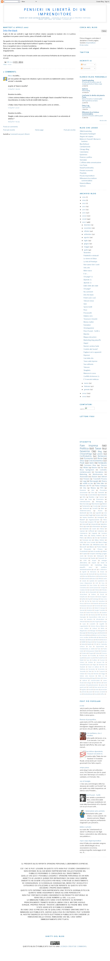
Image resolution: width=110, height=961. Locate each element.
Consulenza (83, 587)
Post (84, 65)
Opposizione (100, 646)
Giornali (82, 610)
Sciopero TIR (92, 522)
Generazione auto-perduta (95, 811)
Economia (88, 459)
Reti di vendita (95, 551)
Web (102, 508)
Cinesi (82, 499)
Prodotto (93, 655)
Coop (90, 499)
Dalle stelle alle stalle (91, 286)
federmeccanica (85, 511)
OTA (95, 644)
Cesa (103, 583)
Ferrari (82, 603)
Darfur (84, 592)
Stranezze (102, 664)
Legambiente (84, 626)
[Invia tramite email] (14, 62)
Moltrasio (90, 640)
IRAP (98, 615)
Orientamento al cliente (87, 649)
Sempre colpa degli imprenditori (89, 841)
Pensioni (86, 479)
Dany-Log (85, 106)
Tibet (90, 671)
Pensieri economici (86, 170)
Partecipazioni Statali (92, 651)
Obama (104, 481)
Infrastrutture (100, 619)
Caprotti (98, 513)
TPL (103, 667)
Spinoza (85, 89)
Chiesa (102, 529)
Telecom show (89, 301)
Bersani (85, 576)
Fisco (85, 310)
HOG (87, 615)
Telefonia (82, 669)
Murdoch (104, 640)
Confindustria (86, 456)
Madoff (82, 520)
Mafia (102, 628)
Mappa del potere (90, 337)
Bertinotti (83, 513)
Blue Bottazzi (84, 144)
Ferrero (88, 603)
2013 (84, 203)
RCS (101, 488)
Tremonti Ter (102, 558)
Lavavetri (92, 624)
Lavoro (100, 454)
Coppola (94, 533)
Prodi (82, 463)
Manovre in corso (90, 373)
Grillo (105, 515)
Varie (91, 463)
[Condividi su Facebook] (20, 62)
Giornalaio (83, 160)
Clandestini (83, 585)
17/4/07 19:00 (14, 89)
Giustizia (89, 610)
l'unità (90, 687)
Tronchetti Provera (100, 479)
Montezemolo (98, 474)
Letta (81, 542)
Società (95, 508)
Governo (85, 451)
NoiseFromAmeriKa (87, 168)
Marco (10, 76)
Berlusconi (102, 456)
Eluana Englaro (102, 596)
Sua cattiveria (88, 364)
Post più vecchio (70, 130)
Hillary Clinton (99, 540)
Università (94, 524)
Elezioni (94, 477)
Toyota (93, 558)
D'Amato (104, 590)
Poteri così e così (90, 298)
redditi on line (88, 483)
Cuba (90, 590)
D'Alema (96, 590)
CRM (99, 578)
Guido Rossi (90, 612)
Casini (94, 529)
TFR (100, 522)
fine (95, 683)
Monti (97, 640)
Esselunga (95, 599)
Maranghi (83, 633)
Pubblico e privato (84, 827)
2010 (84, 213)
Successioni (84, 558)
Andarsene (83, 574)
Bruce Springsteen (87, 470)
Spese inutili (88, 307)
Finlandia (96, 603)
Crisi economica (96, 461)
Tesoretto (83, 671)
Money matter (89, 322)
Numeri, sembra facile (91, 346)
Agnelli (84, 572)
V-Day (89, 673)
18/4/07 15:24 (14, 122)
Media (89, 635)
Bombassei (101, 576)
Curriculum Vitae (90, 465)
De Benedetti (92, 592)
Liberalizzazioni (85, 501)
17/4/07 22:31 (13, 108)
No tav (105, 642)
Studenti (82, 667)
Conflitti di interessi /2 (91, 376)
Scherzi (82, 662)
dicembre (87, 225)
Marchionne (96, 504)
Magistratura (84, 630)
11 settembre (103, 569)
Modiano (82, 640)
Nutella (89, 644)
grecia (103, 685)
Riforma (97, 658)
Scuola (95, 506)
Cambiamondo (85, 147)
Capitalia (91, 581)
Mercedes (86, 545)
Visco (82, 461)
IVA (104, 615)
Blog (100, 452)
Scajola (84, 554)
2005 (84, 396)
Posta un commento (10, 127)
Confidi (102, 585)
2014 (84, 200)
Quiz (85, 304)
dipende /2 (87, 283)
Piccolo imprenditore (87, 176)
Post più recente (9, 130)
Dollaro (93, 594)
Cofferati (91, 531)
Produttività (84, 551)
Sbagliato (87, 370)
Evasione (83, 490)
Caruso (101, 497)
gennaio (87, 389)
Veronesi (96, 673)
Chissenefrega (86, 454)
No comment (88, 292)
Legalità (101, 624)
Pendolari (104, 651)
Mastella (102, 633)
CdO (96, 583)
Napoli (90, 642)
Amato (102, 572)
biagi (93, 678)
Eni (96, 538)
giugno (86, 244)
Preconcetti (88, 313)
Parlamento (86, 506)
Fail (88, 601)
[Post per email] (5, 62)
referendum (96, 526)
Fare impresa (89, 445)
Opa (90, 646)
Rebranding (86, 91)
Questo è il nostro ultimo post (92, 116)
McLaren (82, 635)
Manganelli (101, 630)
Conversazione (93, 587)
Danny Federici (96, 535)
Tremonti (101, 492)
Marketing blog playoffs (92, 340)
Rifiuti (105, 551)
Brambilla (86, 578)
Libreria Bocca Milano (98, 626)
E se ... (86, 274)
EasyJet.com (83, 596)
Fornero (98, 515)
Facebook (103, 538)
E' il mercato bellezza (91, 379)
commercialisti (95, 680)
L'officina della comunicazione (90, 162)
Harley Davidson (88, 517)
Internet (82, 621)
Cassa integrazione (86, 583)
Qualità (82, 658)
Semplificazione (85, 664)
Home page (39, 130)
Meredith (93, 637)
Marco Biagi (103, 542)
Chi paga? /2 (88, 277)
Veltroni (104, 477)
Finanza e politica (86, 157)
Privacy (100, 549)
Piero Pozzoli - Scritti (93, 795)
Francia (104, 606)
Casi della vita (88, 358)
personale (104, 689)
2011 (84, 210)
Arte (84, 497)
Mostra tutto (103, 120)
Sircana (90, 556)
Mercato (83, 486)
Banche (94, 468)
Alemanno (93, 572)
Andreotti (92, 574)
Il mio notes (84, 45)
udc (95, 569)
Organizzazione (94, 520)
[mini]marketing (88, 80)
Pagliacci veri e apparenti (92, 352)
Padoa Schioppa (101, 486)
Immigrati (100, 517)
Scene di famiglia (84, 781)
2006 (84, 393)
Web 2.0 (101, 676)
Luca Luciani (91, 542)
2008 (84, 219)
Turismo (82, 495)
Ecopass (92, 596)
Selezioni (104, 506)
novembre (88, 228)
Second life (100, 662)
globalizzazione (93, 685)
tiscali (96, 694)
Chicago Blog (84, 149)
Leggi (85, 481)
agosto (87, 237)
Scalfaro (94, 660)
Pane (98, 649)
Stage (94, 664)
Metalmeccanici (98, 545)
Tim (95, 671)
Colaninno (100, 531)
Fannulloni (87, 325)
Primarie (84, 655)
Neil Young (97, 642)
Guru (97, 612)
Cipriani (82, 531)
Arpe (98, 574)
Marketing (83, 474)
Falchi (94, 601)
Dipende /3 (87, 280)
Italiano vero (88, 316)
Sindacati (86, 508)
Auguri (86, 343)
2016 (84, 197)
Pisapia (91, 653)
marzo (86, 383)
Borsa (100, 459)
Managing (99, 501)
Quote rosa (89, 658)
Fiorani (103, 603)
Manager (93, 630)
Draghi (90, 515)
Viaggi (103, 673)
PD (90, 486)
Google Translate (99, 610)
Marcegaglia (94, 481)
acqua (94, 560)
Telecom (87, 367)
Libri (92, 490)
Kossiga (104, 621)
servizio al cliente (100, 692)
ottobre (87, 231)
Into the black (89, 295)
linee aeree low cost (100, 687)
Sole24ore (100, 556)
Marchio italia (84, 504)
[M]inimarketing (85, 678)
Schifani (90, 662)
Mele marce (88, 271)
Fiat (102, 468)
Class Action (93, 585)
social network (93, 495)
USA (84, 560)
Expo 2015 (104, 599)
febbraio (87, 386)
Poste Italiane (102, 547)
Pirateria (84, 653)
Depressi (87, 355)
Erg (89, 599)
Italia (88, 621)
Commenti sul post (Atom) (20, 134)
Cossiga (102, 587)
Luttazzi (94, 628)
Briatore (93, 578)
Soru (92, 492)
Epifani (84, 599)
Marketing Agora (93, 633)
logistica (83, 689)
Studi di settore (93, 667)
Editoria (89, 538)
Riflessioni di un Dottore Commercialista (90, 113)
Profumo (102, 655)
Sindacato (102, 463)
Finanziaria (100, 499)
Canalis (84, 581)
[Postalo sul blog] (16, 62)
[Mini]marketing (86, 131)
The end (81, 706)
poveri (90, 692)
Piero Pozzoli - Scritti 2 (92, 331)
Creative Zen (83, 590)
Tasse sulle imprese (90, 361)
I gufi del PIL (86, 107)
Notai (83, 644)
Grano (82, 612)
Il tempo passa (83, 768)
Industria (89, 619)
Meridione (102, 637)
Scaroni (102, 660)
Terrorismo (101, 669)
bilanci (99, 678)
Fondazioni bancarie (86, 606)
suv (81, 694)
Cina (84, 488)
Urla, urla (87, 268)
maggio (87, 247)
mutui (97, 689)
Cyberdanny (84, 152)
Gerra (90, 608)
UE (106, 522)
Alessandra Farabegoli (87, 134)
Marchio (86, 334)
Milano (91, 547)
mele (87, 526)
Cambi (105, 578)
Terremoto (91, 669)
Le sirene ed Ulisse (90, 259)
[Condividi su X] (18, 62)
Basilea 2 (92, 497)
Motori (104, 504)
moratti (91, 689)
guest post (83, 687)
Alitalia (85, 468)
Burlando (85, 529)
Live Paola (83, 165)
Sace (87, 660)
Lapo (84, 624)
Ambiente (103, 495)
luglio (86, 241)
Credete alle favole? (91, 349)
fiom (99, 683)
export (94, 563)
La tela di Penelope (90, 262)
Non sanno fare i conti (91, 265)
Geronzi (84, 608)
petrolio (84, 692)
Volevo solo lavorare (87, 676)
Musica (93, 488)
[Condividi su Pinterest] (22, 62)
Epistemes (83, 155)
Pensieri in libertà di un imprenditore (55, 11)
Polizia (97, 653)
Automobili (84, 477)
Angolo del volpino (86, 136)
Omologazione (89, 328)
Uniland (82, 673)
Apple (105, 526)
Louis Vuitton (84, 628)
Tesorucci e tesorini (90, 319)
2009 (84, 216)
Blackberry (93, 576)
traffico (102, 694)
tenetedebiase (88, 694)
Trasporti (102, 671)
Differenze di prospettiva (87, 720)
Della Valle (100, 483)
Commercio (83, 533)
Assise (100, 511)
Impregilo (83, 617)
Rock (103, 658)
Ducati (102, 594)
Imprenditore (90, 43)
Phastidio (83, 173)
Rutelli (82, 660)
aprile (86, 250)
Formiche (97, 606)
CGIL (90, 513)
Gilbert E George (99, 608)
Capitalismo (101, 581)
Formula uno (86, 540)
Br (80, 578)
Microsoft (83, 547)
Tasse (10, 64)
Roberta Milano (85, 183)
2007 (84, 222)
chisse (105, 678)
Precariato (87, 549)
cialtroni (84, 680)
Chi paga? (87, 289)
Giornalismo (99, 472)
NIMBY (84, 642)
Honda (93, 615)
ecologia (88, 683)
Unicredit (85, 524)
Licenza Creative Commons (73, 946)
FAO (83, 601)
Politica (84, 448)
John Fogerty (96, 621)
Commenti (86, 68)
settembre (88, 234)
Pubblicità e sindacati (91, 256)
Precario (104, 653)
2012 (84, 206)
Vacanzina (87, 253)
